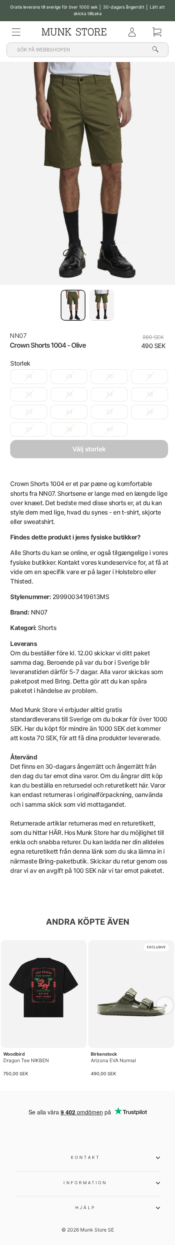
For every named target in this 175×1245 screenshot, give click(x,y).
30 (109, 376)
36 (150, 394)
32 (29, 394)
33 (69, 394)
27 (29, 429)
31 (150, 376)
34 (109, 394)
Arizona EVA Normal (113, 1060)
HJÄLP (85, 1207)
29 (69, 376)
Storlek (20, 363)
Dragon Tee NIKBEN (26, 1060)
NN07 (18, 336)
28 (29, 376)
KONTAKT (85, 1157)
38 (69, 429)
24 (69, 412)
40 (109, 429)
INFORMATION (85, 1182)
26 (150, 412)
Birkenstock (104, 1054)
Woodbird (14, 1054)
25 (109, 412)
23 (29, 412)
